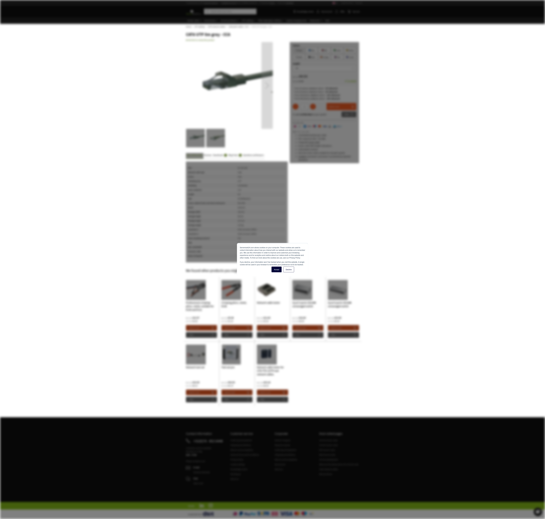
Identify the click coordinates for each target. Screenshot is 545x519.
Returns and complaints (241, 449)
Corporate (358, 3)
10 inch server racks (328, 445)
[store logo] (194, 11)
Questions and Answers (253, 155)
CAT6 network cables (216, 26)
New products (325, 474)
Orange (324, 57)
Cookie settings (237, 464)
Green (337, 50)
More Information (195, 155)
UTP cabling (199, 26)
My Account (326, 11)
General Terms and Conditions (244, 454)
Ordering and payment (241, 440)
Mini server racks (327, 449)
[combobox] (230, 11)
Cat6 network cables (328, 469)
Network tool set (195, 367)
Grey (299, 50)
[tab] (194, 156)
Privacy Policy (236, 459)
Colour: (296, 45)
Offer (346, 114)
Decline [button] (289, 269)
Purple (350, 57)
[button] (267, 85)
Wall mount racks (327, 454)
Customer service (347, 3)
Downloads (219, 155)
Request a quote (282, 445)
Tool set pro (228, 367)
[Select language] (335, 3)
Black (311, 57)
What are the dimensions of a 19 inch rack (339, 464)
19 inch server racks (328, 440)
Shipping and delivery (240, 445)
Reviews (208, 155)
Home (188, 26)
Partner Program (283, 440)
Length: (296, 63)
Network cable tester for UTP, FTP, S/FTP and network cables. (270, 371)
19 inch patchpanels (328, 459)
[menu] (273, 20)
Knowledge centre (305, 11)
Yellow (350, 50)
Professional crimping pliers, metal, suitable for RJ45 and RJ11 (200, 306)
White (298, 57)
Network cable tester (268, 302)
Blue (312, 50)
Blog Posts (234, 155)
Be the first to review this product (200, 40)
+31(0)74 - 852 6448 (208, 441)
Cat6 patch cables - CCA (238, 26)
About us (234, 478)
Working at (235, 474)
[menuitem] (194, 20)
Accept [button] (276, 269)
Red (324, 50)
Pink (337, 57)
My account (280, 464)
